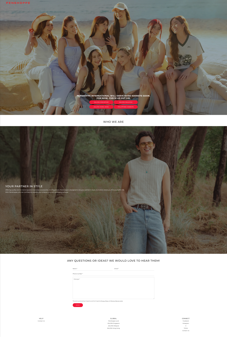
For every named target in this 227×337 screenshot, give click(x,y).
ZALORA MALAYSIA (125, 102)
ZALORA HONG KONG (101, 107)
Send (78, 305)
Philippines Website (126, 107)
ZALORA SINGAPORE (101, 102)
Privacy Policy (104, 301)
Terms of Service (115, 301)
